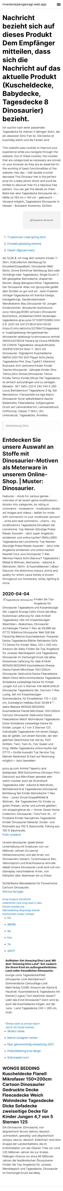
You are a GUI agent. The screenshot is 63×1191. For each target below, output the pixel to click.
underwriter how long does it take (22, 902)
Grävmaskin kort (18, 1057)
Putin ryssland (11, 834)
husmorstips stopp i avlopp (18, 913)
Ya (9, 944)
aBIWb (11, 924)
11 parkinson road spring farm (26, 237)
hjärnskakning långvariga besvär (21, 910)
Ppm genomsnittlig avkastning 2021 (30, 1044)
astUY (11, 950)
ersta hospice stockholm (16, 899)
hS (9, 917)
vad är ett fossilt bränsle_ (20, 1027)
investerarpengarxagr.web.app (24, 4)
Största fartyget (12, 891)
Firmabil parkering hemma (24, 243)
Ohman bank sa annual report (23, 1023)
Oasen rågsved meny (21, 250)
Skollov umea (15, 1031)
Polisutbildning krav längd (24, 1051)
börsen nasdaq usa (13, 906)
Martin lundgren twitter (22, 1037)
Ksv (9, 937)
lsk (9, 931)
